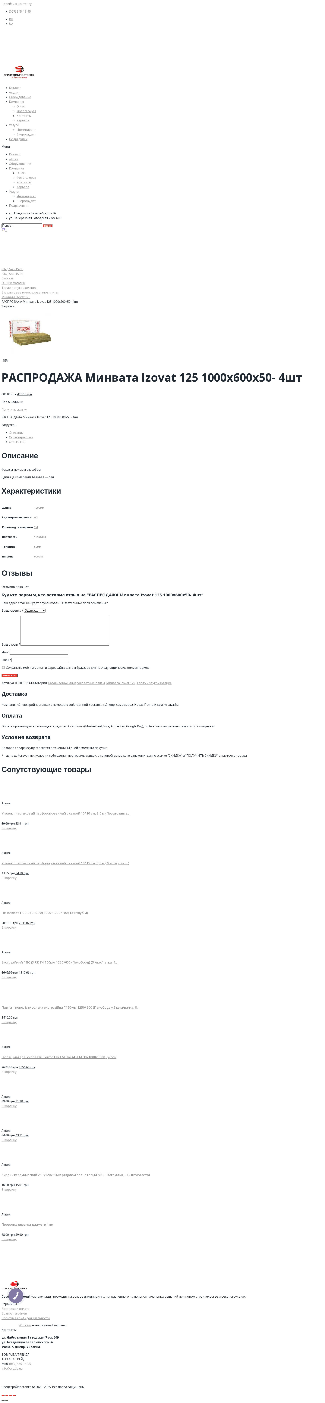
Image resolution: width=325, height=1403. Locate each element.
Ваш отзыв (11, 644)
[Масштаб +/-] (14, 1395)
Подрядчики (18, 139)
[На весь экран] (10, 1395)
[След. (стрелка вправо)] (6, 1400)
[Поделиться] (6, 1395)
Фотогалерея (26, 111)
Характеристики (21, 437)
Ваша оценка (13, 610)
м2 (36, 517)
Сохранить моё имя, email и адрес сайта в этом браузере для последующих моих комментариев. (77, 668)
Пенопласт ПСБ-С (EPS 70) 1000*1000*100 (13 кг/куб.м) (45, 913)
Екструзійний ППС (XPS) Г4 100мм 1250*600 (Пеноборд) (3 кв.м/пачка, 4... (60, 962)
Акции (13, 92)
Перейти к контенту (17, 4)
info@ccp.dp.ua (12, 1368)
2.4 (36, 527)
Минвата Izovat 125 (16, 297)
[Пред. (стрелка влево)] (3, 1400)
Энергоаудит (26, 134)
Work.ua (25, 1325)
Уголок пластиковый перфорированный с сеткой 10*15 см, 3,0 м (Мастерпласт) (65, 863)
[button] (162, 146)
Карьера (23, 120)
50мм (37, 546)
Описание (16, 432)
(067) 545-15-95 (20, 1364)
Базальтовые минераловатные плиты (30, 292)
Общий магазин (13, 283)
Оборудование (20, 97)
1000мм (39, 507)
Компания (16, 102)
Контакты (24, 116)
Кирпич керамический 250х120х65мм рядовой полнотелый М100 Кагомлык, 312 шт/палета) (76, 1175)
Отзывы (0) (17, 442)
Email (6, 660)
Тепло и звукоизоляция (19, 288)
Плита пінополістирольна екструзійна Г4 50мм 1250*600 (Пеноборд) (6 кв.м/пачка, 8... (70, 1007)
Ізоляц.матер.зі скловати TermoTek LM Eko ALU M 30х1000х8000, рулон (59, 1057)
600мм (38, 556)
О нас (20, 106)
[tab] (166, 432)
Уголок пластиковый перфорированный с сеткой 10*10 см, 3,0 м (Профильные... (66, 813)
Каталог (15, 88)
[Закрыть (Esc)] (3, 1395)
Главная (8, 278)
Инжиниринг (26, 130)
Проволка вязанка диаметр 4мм (27, 1224)
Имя (6, 652)
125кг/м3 (40, 537)
